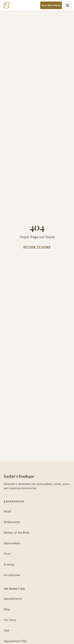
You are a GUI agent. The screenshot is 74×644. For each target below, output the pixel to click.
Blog (7, 609)
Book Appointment (51, 5)
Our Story (10, 620)
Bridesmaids (12, 522)
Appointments (13, 598)
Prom (7, 554)
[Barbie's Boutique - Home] (6, 5)
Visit (6, 630)
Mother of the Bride (16, 532)
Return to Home (36, 247)
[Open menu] (67, 5)
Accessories (12, 575)
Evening (9, 564)
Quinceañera (12, 543)
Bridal (7, 511)
